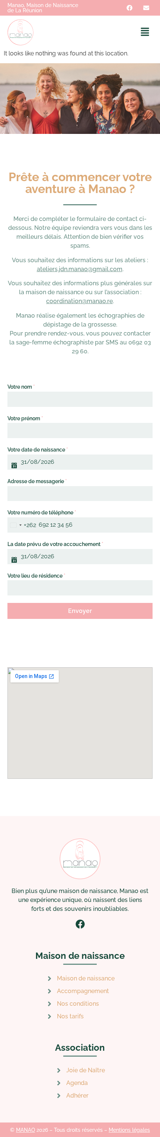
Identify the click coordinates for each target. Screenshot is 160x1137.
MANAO (25, 1130)
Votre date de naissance (37, 450)
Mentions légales (129, 1130)
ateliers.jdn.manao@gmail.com (79, 269)
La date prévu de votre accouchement (55, 544)
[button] (145, 32)
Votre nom (21, 387)
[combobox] (21, 525)
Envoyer (80, 610)
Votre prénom (25, 418)
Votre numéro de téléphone (41, 512)
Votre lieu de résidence (36, 576)
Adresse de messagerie (37, 481)
